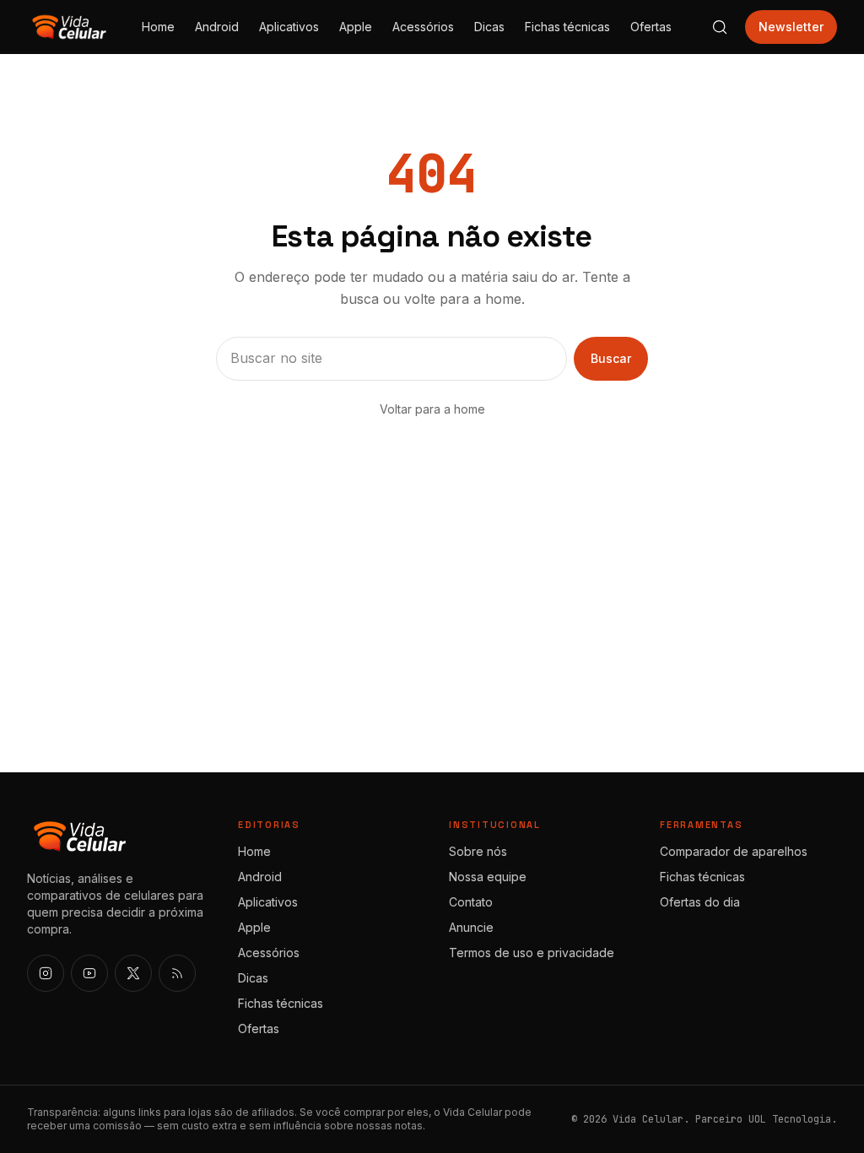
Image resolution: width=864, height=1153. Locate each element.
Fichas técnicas (567, 26)
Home (158, 26)
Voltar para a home (432, 409)
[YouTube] (89, 973)
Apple (355, 26)
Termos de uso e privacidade (531, 952)
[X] (133, 973)
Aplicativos (289, 26)
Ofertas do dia (700, 902)
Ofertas (651, 26)
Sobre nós (478, 851)
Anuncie (471, 927)
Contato (471, 902)
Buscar (611, 358)
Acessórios (423, 26)
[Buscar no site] (719, 27)
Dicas (489, 26)
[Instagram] (45, 973)
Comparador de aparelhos (733, 851)
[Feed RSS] (177, 973)
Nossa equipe (487, 876)
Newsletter (791, 26)
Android (217, 26)
